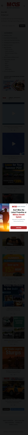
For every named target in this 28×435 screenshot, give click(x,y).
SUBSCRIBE (18, 227)
